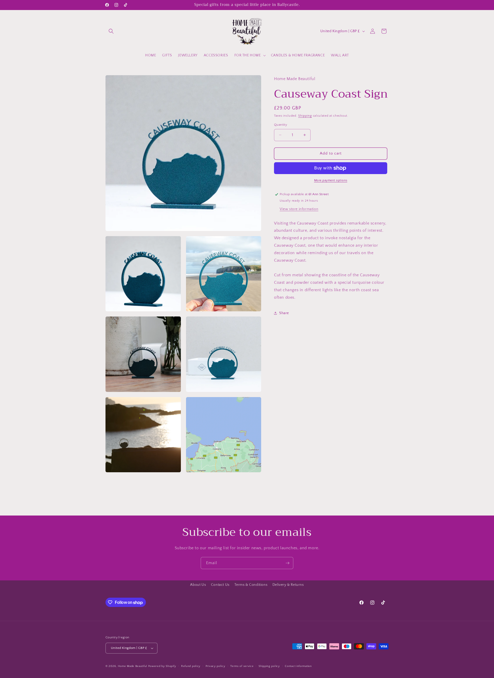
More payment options (330, 180)
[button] (111, 31)
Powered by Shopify (162, 666)
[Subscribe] (287, 563)
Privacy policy (215, 666)
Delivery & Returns (288, 585)
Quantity (280, 124)
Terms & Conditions (250, 585)
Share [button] (284, 313)
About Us (198, 585)
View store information (299, 209)
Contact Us (220, 585)
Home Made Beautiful (132, 666)
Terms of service (241, 666)
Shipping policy (269, 666)
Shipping (305, 115)
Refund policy (190, 666)
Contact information (298, 666)
